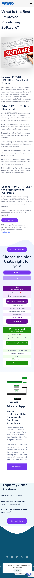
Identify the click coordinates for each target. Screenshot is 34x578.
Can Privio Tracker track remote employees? (14, 511)
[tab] (17, 272)
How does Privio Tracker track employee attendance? (13, 502)
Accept (17, 570)
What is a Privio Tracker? (11, 496)
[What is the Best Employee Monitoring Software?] (17, 52)
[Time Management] (17, 388)
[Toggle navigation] (27, 3)
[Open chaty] (28, 573)
